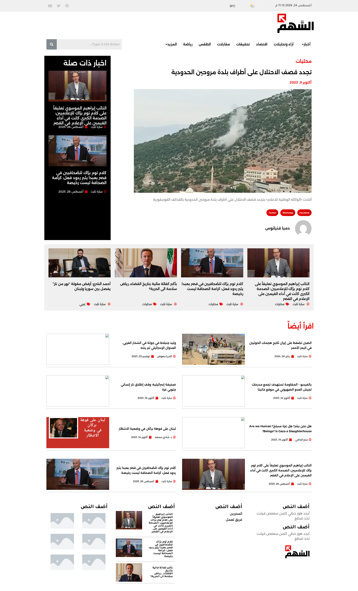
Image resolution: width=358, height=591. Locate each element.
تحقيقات (243, 44)
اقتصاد (261, 44)
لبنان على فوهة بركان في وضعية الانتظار (147, 429)
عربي (82, 304)
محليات (304, 61)
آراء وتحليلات (284, 44)
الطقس (205, 44)
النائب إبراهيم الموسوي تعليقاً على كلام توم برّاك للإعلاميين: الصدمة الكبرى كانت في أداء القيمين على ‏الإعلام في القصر (281, 470)
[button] (305, 44)
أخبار (307, 44)
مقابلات (223, 44)
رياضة (187, 44)
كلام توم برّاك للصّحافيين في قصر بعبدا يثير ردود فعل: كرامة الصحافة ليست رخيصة (79, 178)
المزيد (172, 44)
